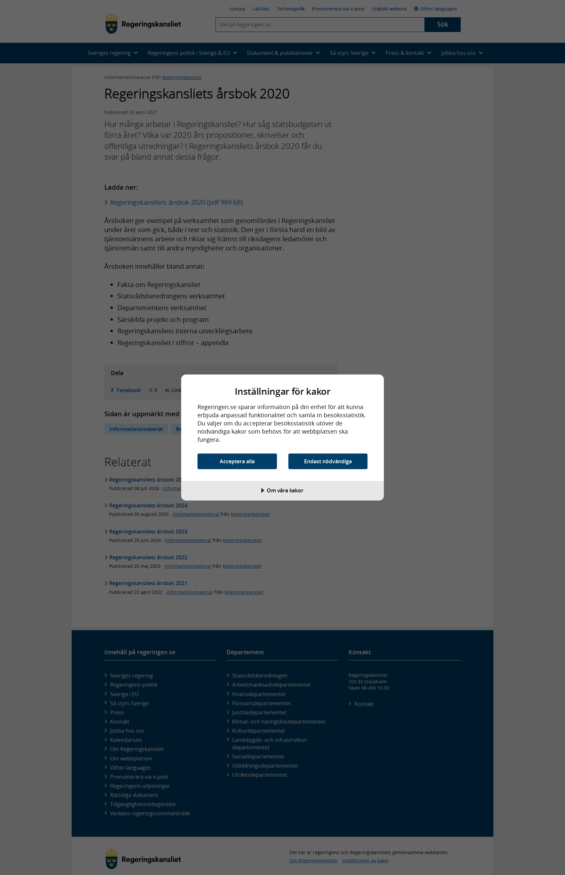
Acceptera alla (237, 461)
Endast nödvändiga (328, 461)
